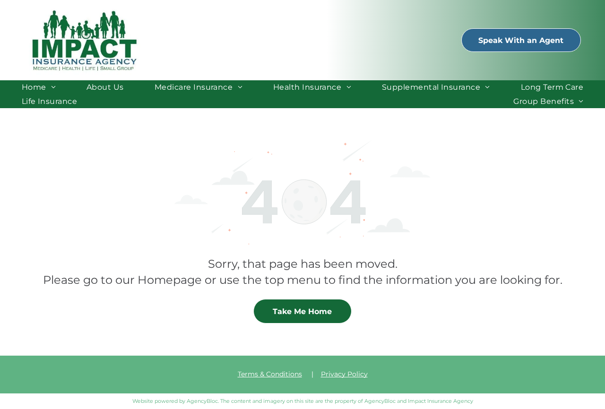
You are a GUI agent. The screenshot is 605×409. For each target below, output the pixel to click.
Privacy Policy (344, 374)
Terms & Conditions (270, 374)
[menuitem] (38, 87)
